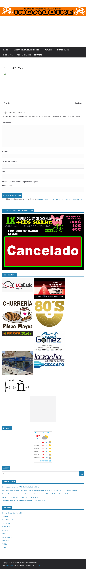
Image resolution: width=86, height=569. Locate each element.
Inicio (5, 50)
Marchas (5, 530)
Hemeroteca (8, 55)
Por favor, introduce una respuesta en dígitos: (20, 181)
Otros (4, 534)
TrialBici (48, 50)
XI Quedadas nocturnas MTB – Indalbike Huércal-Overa (21, 487)
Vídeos (4, 547)
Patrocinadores (63, 50)
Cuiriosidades (6, 523)
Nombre (6, 151)
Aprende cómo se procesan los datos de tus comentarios (59, 199)
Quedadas (5, 541)
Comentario (7, 123)
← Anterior (6, 103)
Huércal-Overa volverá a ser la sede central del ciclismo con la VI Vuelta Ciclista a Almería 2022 (35, 494)
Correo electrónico (10, 161)
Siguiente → (79, 103)
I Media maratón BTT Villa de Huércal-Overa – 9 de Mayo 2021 (23, 501)
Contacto (38, 55)
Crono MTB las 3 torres (10, 520)
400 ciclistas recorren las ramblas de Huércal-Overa (20, 497)
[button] (9, 49)
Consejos (5, 516)
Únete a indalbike (24, 55)
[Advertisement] (43, 31)
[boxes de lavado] (49, 353)
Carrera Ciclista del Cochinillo (26, 50)
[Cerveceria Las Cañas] (17, 376)
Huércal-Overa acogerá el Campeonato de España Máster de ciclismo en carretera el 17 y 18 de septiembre (39, 490)
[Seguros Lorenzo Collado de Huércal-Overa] (17, 280)
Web (3, 171)
